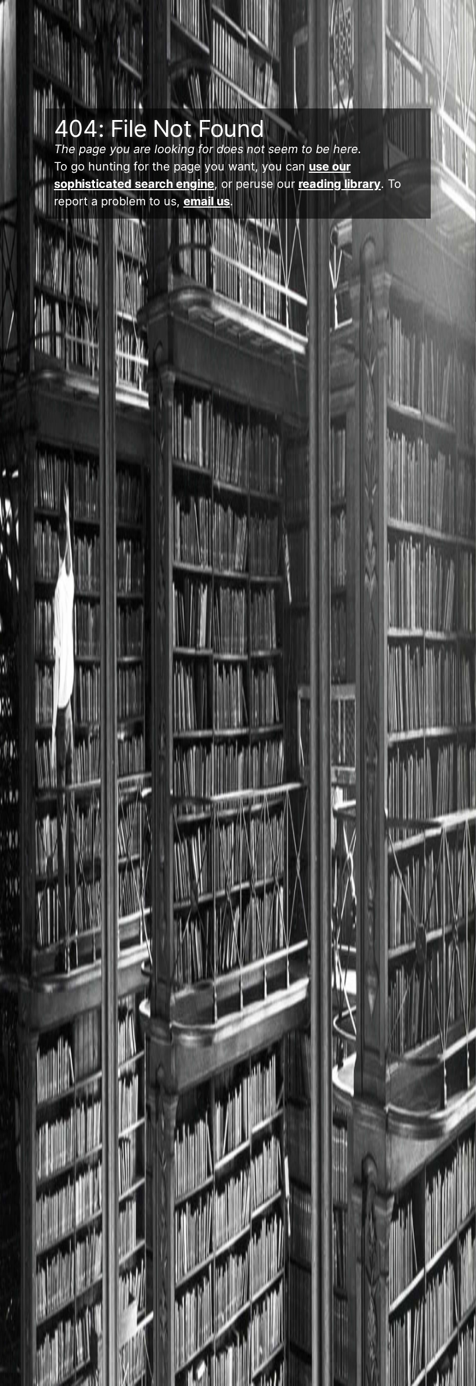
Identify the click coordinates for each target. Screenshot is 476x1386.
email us (206, 201)
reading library (339, 184)
